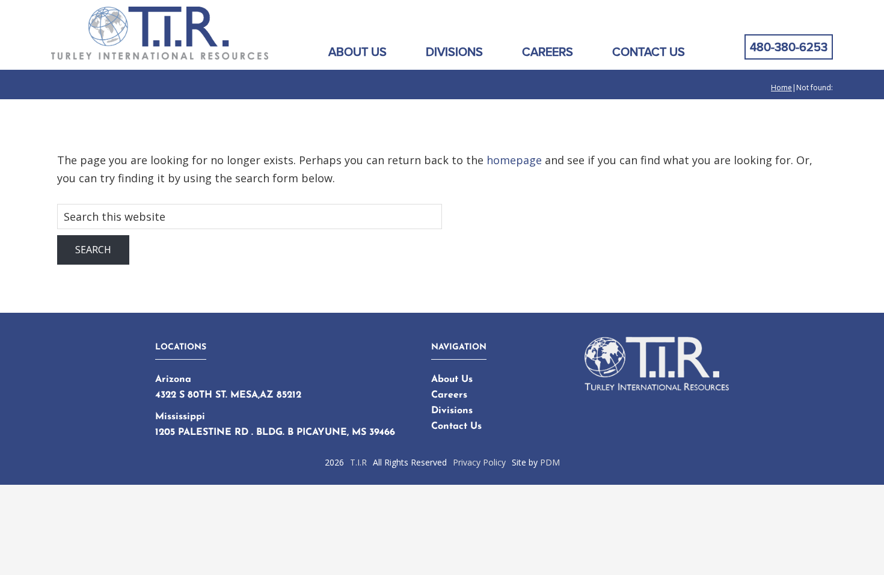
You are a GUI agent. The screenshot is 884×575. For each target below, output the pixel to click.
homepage (514, 160)
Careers (449, 395)
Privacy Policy (479, 462)
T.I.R (358, 462)
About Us (452, 379)
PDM (550, 462)
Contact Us (456, 426)
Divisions (452, 411)
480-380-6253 (788, 47)
